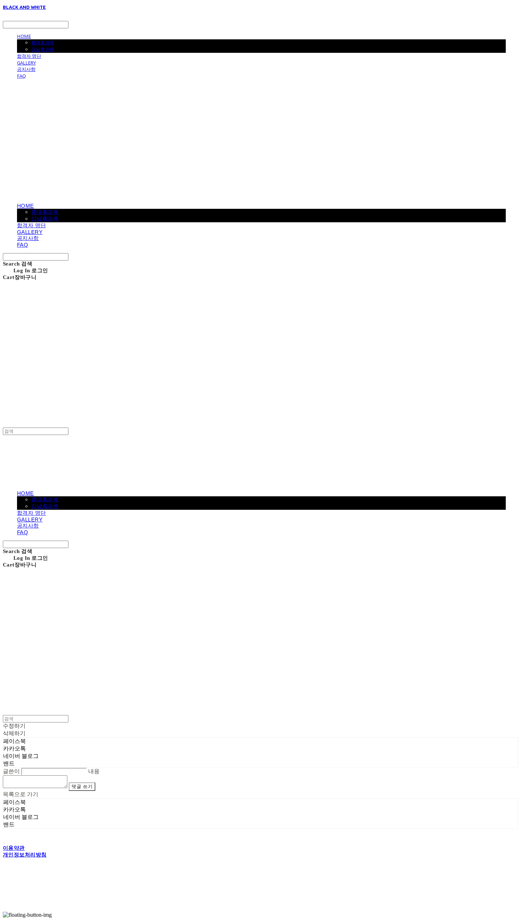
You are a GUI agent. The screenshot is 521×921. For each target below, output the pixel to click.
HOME (24, 36)
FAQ (21, 76)
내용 (94, 771)
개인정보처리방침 (25, 855)
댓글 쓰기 (82, 786)
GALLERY (26, 63)
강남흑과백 (42, 49)
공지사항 (26, 69)
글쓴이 (11, 771)
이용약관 (14, 848)
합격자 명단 (29, 56)
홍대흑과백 (42, 42)
